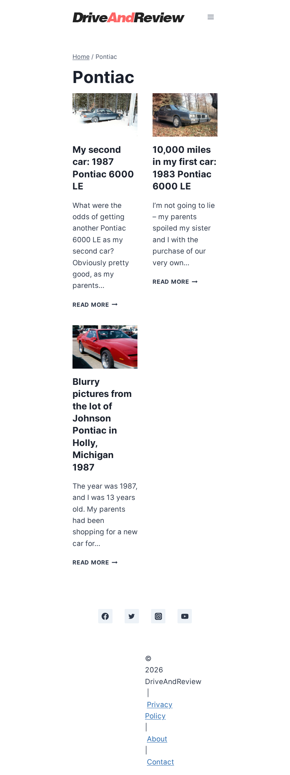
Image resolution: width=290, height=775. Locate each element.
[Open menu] (211, 17)
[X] (132, 616)
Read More (95, 304)
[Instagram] (158, 616)
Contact (160, 762)
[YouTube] (184, 616)
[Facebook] (105, 616)
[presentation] (104, 115)
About (157, 739)
